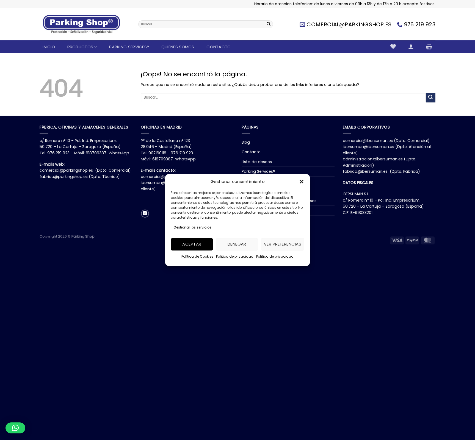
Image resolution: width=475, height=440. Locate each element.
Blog (246, 142)
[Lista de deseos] (393, 46)
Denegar (237, 244)
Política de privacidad (234, 256)
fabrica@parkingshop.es (64, 176)
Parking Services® (129, 47)
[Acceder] (411, 46)
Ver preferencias (282, 244)
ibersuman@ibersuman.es (368, 146)
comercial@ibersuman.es (368, 140)
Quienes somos (177, 47)
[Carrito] (429, 46)
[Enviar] (268, 24)
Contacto (218, 47)
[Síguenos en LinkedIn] (145, 214)
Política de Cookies (197, 256)
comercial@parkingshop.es (66, 170)
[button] (301, 181)
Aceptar (191, 244)
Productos (80, 47)
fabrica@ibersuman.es (365, 171)
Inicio (49, 47)
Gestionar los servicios (192, 227)
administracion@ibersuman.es (373, 159)
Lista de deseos (257, 162)
